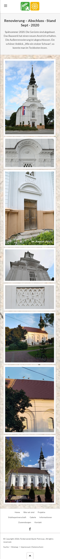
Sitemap (14, 547)
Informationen (45, 517)
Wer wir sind (28, 512)
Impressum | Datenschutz (32, 547)
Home (17, 512)
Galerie (33, 517)
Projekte (41, 512)
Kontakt (38, 522)
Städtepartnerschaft (17, 517)
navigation (6, 5)
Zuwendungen (24, 522)
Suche (6, 547)
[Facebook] (30, 529)
